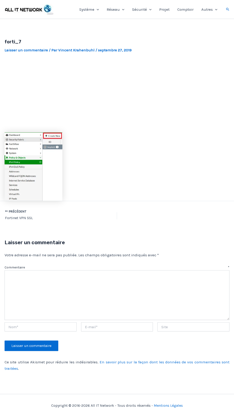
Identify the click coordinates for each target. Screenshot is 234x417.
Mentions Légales (168, 405)
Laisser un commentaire (26, 50)
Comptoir (185, 9)
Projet (164, 9)
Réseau (113, 9)
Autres (207, 9)
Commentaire (117, 267)
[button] (96, 9)
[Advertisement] (117, 93)
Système (86, 9)
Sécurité (139, 9)
